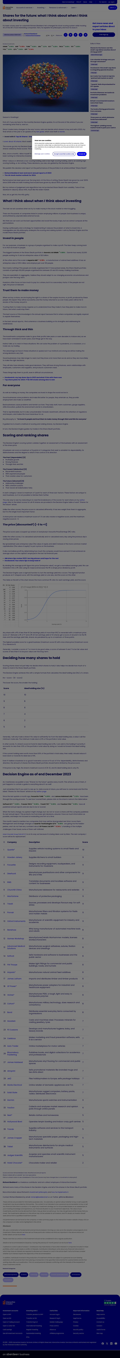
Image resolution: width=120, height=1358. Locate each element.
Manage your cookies (42, 154)
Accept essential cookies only (64, 154)
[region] (60, 147)
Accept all (81, 154)
